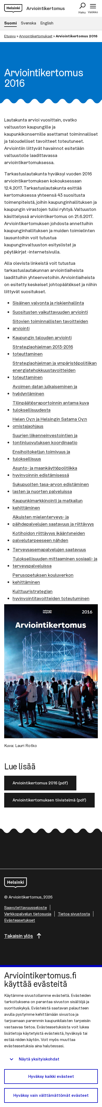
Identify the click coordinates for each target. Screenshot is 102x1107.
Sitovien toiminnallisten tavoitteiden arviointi (50, 324)
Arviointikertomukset (35, 36)
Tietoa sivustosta (74, 914)
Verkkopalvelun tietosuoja (27, 914)
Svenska (28, 23)
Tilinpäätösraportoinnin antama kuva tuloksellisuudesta (51, 406)
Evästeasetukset (19, 920)
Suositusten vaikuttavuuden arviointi (50, 312)
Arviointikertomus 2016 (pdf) (40, 783)
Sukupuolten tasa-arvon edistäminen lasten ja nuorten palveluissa (51, 487)
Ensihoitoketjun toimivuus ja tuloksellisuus (41, 455)
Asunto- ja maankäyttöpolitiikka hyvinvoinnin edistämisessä (45, 471)
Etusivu (10, 36)
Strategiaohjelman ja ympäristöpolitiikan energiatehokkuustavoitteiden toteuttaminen (55, 370)
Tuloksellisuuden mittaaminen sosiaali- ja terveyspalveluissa (55, 562)
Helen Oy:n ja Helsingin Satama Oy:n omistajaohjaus (50, 422)
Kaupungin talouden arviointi (42, 337)
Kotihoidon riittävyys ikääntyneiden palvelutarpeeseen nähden (49, 536)
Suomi (10, 23)
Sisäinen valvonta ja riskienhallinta (48, 303)
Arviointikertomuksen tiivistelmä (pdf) (49, 800)
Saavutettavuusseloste (25, 907)
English (46, 23)
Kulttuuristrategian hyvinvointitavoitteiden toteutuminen (51, 594)
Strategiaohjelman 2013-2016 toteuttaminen (43, 350)
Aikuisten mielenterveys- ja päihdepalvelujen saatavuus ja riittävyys (53, 520)
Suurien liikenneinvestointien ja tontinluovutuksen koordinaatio (45, 438)
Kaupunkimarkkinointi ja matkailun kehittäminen (48, 504)
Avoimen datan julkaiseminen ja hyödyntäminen (45, 390)
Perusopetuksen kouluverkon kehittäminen (43, 578)
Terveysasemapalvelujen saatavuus (49, 549)
